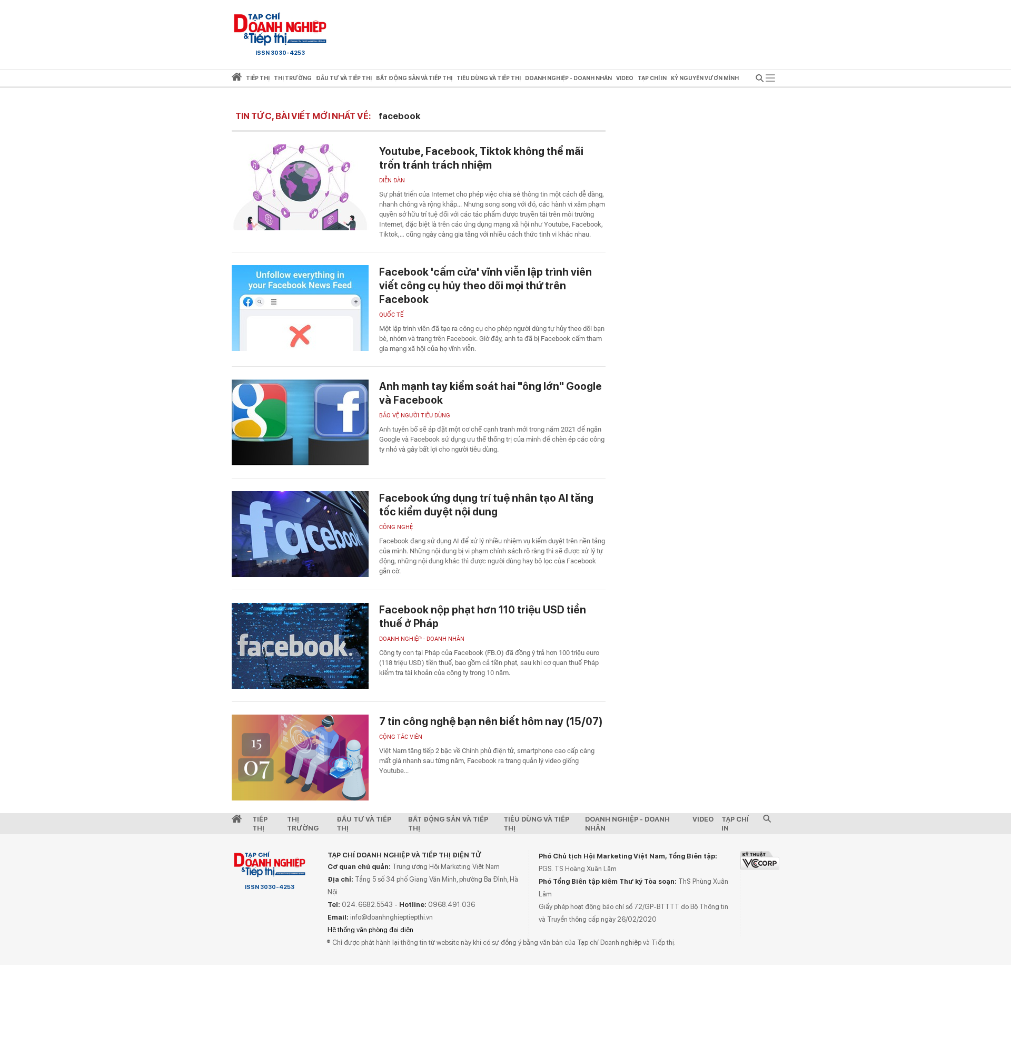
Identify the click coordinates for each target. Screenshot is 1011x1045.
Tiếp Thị (259, 823)
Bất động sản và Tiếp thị (448, 823)
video (624, 78)
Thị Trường (303, 823)
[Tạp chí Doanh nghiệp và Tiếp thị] (280, 29)
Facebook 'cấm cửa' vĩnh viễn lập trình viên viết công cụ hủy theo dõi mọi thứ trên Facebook (485, 286)
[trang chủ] (237, 79)
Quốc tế (391, 314)
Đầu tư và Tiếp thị (363, 823)
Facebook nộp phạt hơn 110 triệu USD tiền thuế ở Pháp (482, 616)
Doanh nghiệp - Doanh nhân (421, 639)
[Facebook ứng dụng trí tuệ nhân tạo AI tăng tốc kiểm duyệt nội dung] (300, 534)
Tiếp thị (258, 78)
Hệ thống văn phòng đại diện (370, 930)
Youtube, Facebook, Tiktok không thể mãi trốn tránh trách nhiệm (481, 158)
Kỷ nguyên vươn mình (705, 78)
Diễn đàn (392, 180)
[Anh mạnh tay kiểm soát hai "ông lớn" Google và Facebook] (300, 422)
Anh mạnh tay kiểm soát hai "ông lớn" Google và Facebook (490, 393)
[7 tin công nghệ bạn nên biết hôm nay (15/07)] (300, 757)
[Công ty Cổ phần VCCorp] (759, 860)
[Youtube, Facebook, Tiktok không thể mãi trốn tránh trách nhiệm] (300, 187)
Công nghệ (396, 527)
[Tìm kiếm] (760, 79)
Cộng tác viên (400, 737)
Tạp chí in (652, 78)
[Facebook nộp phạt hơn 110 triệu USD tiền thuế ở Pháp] (300, 646)
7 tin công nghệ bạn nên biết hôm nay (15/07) (491, 721)
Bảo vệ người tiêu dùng (414, 415)
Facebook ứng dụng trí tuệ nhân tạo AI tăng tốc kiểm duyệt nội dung (486, 505)
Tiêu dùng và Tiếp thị (536, 823)
